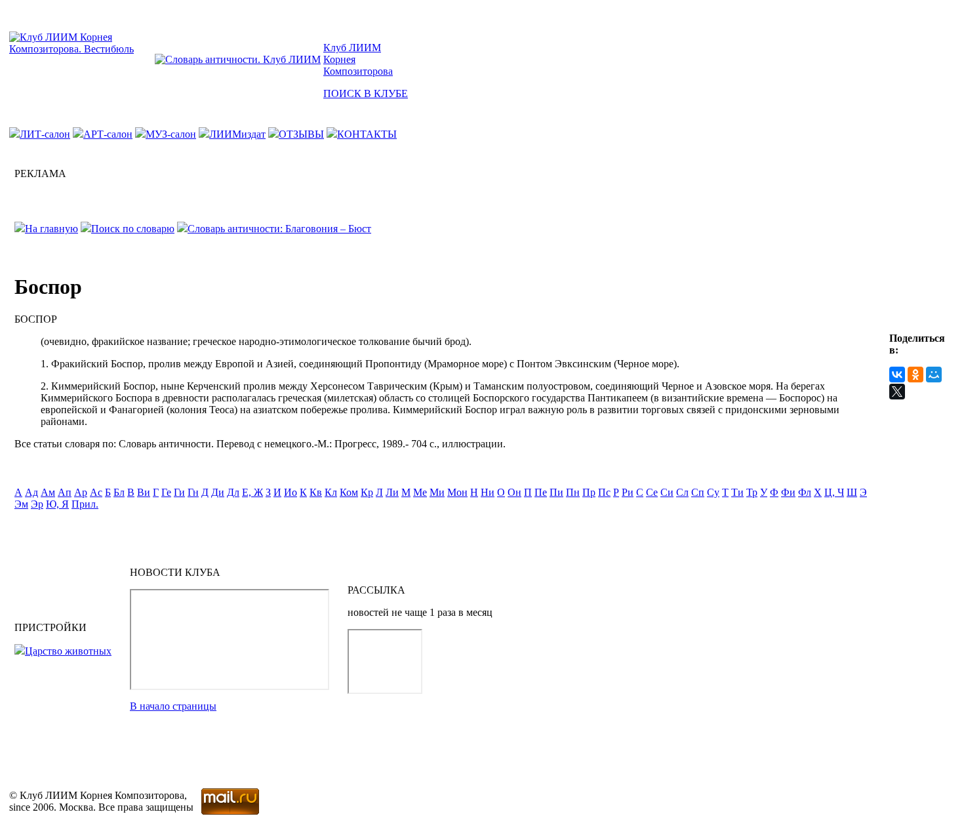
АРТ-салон (107, 134)
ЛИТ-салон (45, 134)
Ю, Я (57, 504)
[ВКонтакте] (897, 374)
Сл (682, 492)
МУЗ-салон (171, 134)
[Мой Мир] (934, 374)
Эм (21, 504)
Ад (31, 492)
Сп (697, 492)
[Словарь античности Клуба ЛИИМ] (238, 59)
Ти (737, 492)
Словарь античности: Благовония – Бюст (279, 228)
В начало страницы (173, 706)
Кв (316, 492)
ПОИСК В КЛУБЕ (365, 93)
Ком (349, 492)
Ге (166, 492)
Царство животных (68, 651)
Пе (540, 492)
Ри (627, 492)
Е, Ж (252, 492)
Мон (457, 492)
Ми (437, 492)
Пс (604, 492)
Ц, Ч (834, 492)
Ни (487, 492)
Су (713, 492)
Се (652, 492)
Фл (804, 492)
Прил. (84, 504)
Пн (573, 492)
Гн (193, 492)
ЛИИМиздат (237, 134)
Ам (48, 492)
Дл (233, 492)
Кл (331, 492)
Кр (367, 492)
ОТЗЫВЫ (301, 134)
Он (514, 492)
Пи (556, 492)
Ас (96, 492)
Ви (143, 492)
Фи (788, 492)
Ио (290, 492)
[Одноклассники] (915, 374)
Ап (64, 492)
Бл (119, 492)
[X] (897, 391)
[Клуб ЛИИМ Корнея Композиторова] (80, 48)
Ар (80, 492)
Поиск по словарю (132, 228)
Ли (392, 492)
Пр (588, 492)
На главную (51, 228)
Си (666, 492)
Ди (217, 492)
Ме (420, 492)
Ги (179, 492)
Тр (751, 492)
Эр (37, 504)
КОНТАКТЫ (367, 134)
